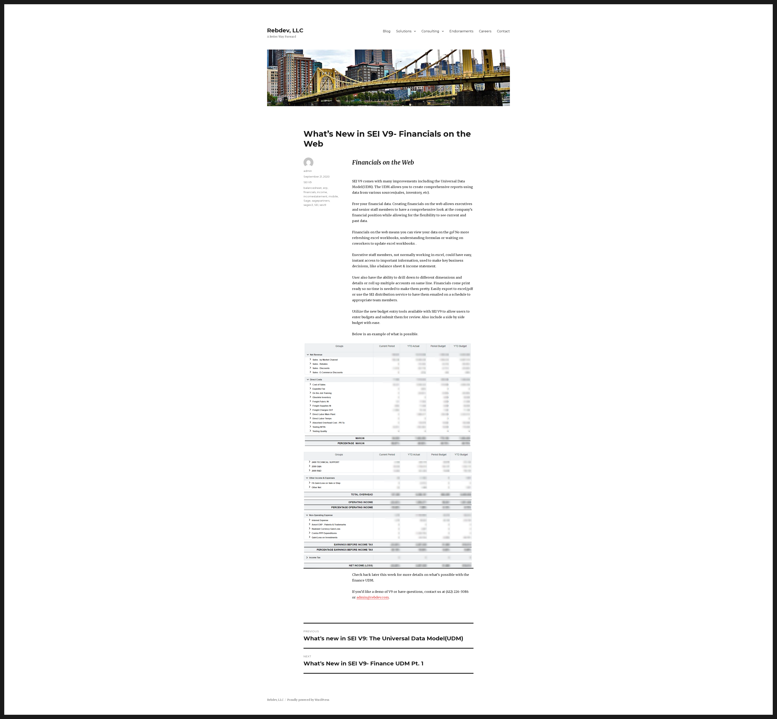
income (322, 192)
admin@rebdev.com (373, 597)
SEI (316, 204)
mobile (333, 196)
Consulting (430, 31)
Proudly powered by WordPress (308, 700)
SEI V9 (308, 182)
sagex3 (308, 204)
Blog (387, 31)
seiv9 (323, 204)
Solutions (403, 31)
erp (325, 187)
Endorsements (461, 31)
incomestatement (315, 196)
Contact (503, 31)
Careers (485, 31)
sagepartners (320, 200)
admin (308, 170)
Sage (307, 200)
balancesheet (313, 187)
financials (310, 192)
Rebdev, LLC (285, 30)
